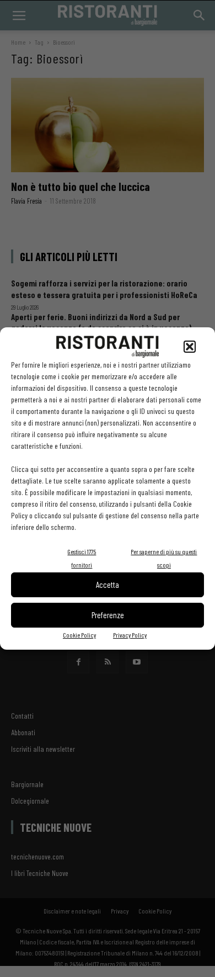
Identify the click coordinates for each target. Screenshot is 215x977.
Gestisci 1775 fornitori (81, 558)
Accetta (107, 585)
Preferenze (108, 615)
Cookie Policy (79, 635)
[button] (189, 346)
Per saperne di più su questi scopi (164, 558)
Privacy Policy (130, 635)
